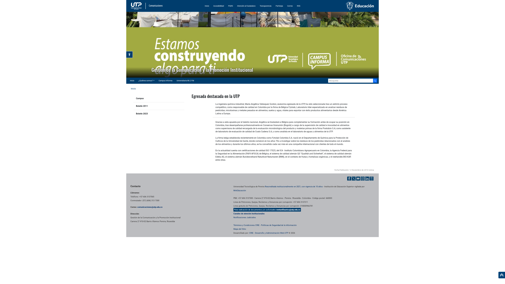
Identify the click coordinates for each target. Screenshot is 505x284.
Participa (279, 6)
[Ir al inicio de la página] (501, 275)
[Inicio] (501, 275)
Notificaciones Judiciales (244, 217)
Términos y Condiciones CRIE (246, 225)
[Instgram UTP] (363, 179)
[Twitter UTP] (354, 179)
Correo (290, 6)
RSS (298, 6)
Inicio (207, 6)
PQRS (230, 6)
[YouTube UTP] (358, 179)
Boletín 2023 (142, 113)
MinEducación (239, 190)
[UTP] (136, 5)
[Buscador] (375, 81)
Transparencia (265, 6)
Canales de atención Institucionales (249, 213)
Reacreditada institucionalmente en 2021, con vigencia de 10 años (294, 186)
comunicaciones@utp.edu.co (149, 207)
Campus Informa (165, 81)
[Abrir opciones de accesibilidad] (129, 54)
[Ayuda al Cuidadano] (371, 179)
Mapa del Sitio (239, 229)
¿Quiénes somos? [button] (145, 81)
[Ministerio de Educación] (346, 6)
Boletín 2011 (142, 106)
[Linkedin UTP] (367, 179)
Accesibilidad (218, 6)
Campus (140, 98)
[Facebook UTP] (349, 179)
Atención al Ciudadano (246, 6)
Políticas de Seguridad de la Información (279, 225)
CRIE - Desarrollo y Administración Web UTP (268, 233)
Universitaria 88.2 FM (185, 81)
